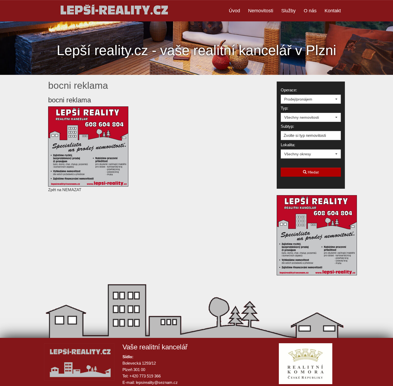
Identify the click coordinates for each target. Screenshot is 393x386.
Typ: (284, 108)
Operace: (289, 90)
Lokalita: (288, 144)
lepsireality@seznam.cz (157, 382)
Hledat (313, 172)
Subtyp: (287, 126)
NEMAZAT (71, 189)
